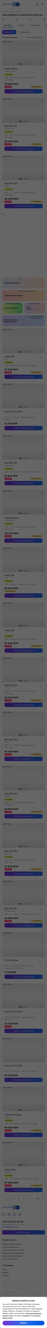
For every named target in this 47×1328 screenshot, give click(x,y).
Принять (23, 1323)
